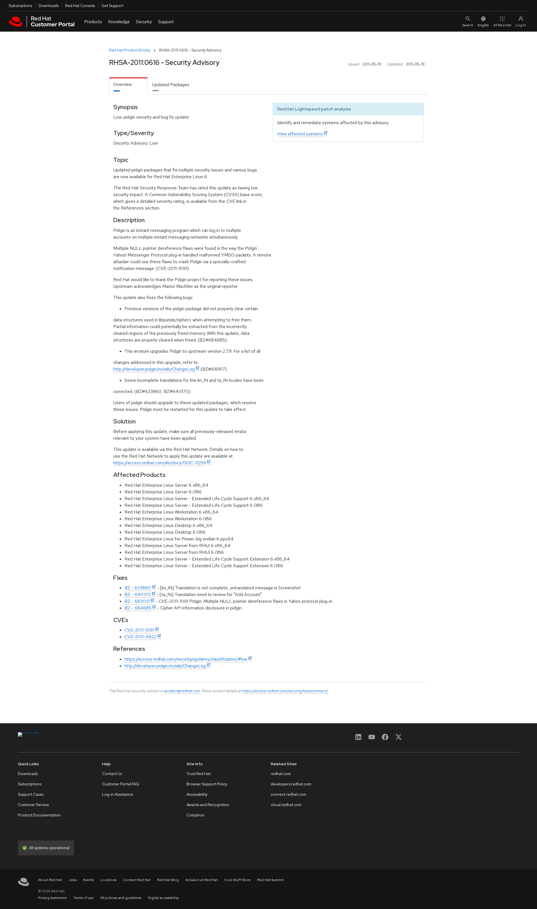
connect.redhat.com (288, 794)
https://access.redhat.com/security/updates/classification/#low (185, 659)
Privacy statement (52, 898)
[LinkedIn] (358, 739)
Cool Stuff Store (237, 880)
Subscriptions (20, 5)
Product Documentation (39, 815)
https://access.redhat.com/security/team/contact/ (285, 690)
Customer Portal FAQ (120, 783)
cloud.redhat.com (286, 804)
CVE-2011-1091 (139, 630)
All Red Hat (502, 25)
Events (88, 880)
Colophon (195, 815)
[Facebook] (385, 739)
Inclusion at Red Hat (201, 880)
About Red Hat (50, 880)
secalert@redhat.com (182, 690)
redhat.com (281, 773)
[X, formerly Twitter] (398, 739)
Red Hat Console (80, 5)
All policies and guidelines (120, 898)
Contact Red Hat (136, 880)
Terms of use (83, 898)
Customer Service (33, 804)
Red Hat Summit (270, 880)
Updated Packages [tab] (170, 85)
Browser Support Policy (207, 783)
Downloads (48, 5)
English (483, 25)
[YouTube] (371, 739)
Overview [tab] (122, 84)
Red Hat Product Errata (129, 50)
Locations (108, 880)
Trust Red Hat (199, 773)
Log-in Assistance (117, 794)
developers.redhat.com (291, 783)
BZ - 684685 (137, 608)
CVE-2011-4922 (140, 637)
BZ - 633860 (137, 588)
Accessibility (197, 794)
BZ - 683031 (137, 601)
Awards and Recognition (208, 804)
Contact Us (112, 773)
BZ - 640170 (137, 594)
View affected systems (300, 134)
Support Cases (31, 794)
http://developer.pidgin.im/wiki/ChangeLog (154, 369)
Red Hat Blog (168, 880)
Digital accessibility (163, 898)
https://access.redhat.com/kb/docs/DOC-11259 (159, 463)
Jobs (73, 880)
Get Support (112, 5)
